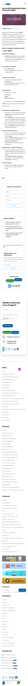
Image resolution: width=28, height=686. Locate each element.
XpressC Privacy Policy (8, 646)
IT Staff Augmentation (8, 465)
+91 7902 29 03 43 (10, 668)
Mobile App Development (9, 479)
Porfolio (4, 616)
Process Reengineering (8, 460)
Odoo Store (5, 632)
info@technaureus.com (10, 657)
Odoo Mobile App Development (10, 393)
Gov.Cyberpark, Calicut (9, 655)
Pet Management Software (9, 508)
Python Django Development (10, 457)
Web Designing (6, 484)
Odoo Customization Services (10, 377)
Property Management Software (11, 522)
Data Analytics (6, 444)
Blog (3, 618)
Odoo (3, 371)
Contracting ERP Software (9, 546)
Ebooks (4, 624)
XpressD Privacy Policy (8, 643)
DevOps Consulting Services (9, 452)
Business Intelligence (7, 441)
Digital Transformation (8, 476)
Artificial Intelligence (7, 446)
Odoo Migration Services (8, 379)
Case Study (5, 613)
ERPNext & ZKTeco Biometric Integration (13, 490)
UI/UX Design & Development (10, 455)
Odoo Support (6, 387)
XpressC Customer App (8, 519)
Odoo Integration (6, 382)
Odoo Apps (5, 417)
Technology (5, 635)
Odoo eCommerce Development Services (13, 398)
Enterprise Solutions (7, 436)
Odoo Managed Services (8, 396)
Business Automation (7, 433)
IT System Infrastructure (8, 474)
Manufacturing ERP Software (9, 551)
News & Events (6, 605)
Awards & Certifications (8, 610)
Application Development (9, 438)
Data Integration (6, 471)
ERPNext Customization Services (10, 487)
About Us (4, 599)
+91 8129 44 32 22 (11, 343)
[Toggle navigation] (25, 3)
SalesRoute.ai (5, 535)
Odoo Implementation (8, 374)
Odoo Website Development (9, 401)
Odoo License (5, 415)
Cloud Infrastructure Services (10, 482)
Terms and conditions (8, 637)
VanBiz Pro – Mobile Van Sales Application (13, 543)
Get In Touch (7, 325)
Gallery (4, 629)
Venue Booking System (8, 514)
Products (4, 500)
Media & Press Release (8, 608)
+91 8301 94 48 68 (11, 341)
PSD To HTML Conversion (8, 463)
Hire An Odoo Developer (8, 390)
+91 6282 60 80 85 (10, 665)
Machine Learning (6, 449)
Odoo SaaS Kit (6, 549)
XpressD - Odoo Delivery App (10, 516)
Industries (4, 602)
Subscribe (13, 268)
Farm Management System (9, 505)
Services (4, 430)
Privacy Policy (5, 640)
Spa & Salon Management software (11, 524)
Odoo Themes (6, 420)
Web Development (7, 468)
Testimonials (5, 621)
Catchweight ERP (6, 503)
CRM (3, 511)
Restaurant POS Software (9, 533)
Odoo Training (6, 385)
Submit (14, 206)
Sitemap (4, 627)
